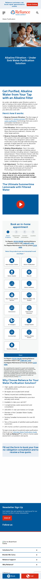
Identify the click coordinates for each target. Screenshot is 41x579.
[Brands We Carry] (37, 554)
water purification (10, 121)
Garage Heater (29, 324)
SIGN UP (7, 518)
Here (20, 376)
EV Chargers (12, 324)
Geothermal (12, 336)
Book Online (32, 4)
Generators (11, 311)
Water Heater (12, 276)
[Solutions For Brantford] (37, 550)
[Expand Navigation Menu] (5, 12)
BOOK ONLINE (18, 241)
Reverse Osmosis (12, 349)
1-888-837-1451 (28, 243)
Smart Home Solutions (29, 312)
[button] (37, 13)
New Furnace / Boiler (12, 264)
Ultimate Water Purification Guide (25, 432)
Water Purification (8, 19)
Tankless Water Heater (29, 336)
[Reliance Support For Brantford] (37, 559)
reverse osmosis (19, 119)
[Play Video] (20, 204)
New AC (29, 276)
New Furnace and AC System (12, 299)
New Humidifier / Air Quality (29, 299)
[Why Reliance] (37, 564)
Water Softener (29, 287)
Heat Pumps (12, 287)
